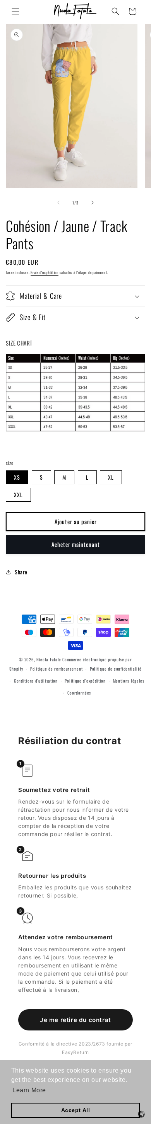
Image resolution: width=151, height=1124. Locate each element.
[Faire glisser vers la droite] (92, 202)
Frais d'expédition (44, 272)
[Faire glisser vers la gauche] (58, 202)
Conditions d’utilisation (36, 681)
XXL (18, 494)
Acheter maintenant (75, 544)
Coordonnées (79, 693)
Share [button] (21, 572)
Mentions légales (128, 681)
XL (111, 477)
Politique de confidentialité (116, 669)
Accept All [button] (75, 1110)
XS (17, 477)
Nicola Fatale (48, 659)
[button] (15, 11)
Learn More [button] (29, 1090)
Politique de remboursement (56, 669)
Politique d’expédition (85, 681)
